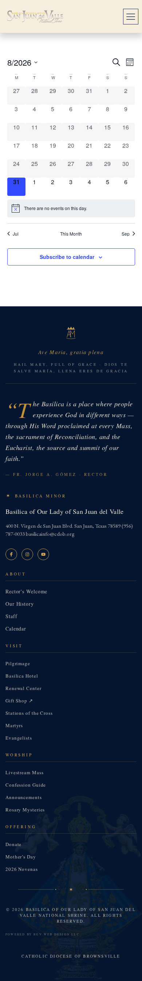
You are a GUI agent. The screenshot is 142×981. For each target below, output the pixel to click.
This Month (71, 234)
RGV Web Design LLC (56, 934)
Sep (126, 234)
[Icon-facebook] (11, 554)
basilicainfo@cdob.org (50, 533)
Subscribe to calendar (67, 256)
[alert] (71, 208)
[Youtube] (43, 554)
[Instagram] (27, 554)
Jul (16, 234)
